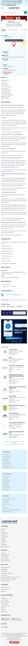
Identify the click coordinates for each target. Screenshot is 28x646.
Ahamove (11, 389)
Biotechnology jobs (7, 463)
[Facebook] (1, 627)
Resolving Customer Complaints (8, 579)
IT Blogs (3, 538)
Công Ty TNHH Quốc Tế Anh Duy (16, 359)
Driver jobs (5, 508)
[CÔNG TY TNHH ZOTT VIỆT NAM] (5, 352)
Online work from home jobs (9, 498)
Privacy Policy (4, 569)
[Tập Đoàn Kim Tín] (5, 408)
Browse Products (5, 559)
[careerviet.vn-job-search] (6, 619)
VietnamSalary (4, 533)
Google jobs (5, 502)
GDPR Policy (4, 571)
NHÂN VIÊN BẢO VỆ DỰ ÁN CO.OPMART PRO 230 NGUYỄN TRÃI (16, 376)
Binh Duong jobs (6, 480)
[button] (26, 1)
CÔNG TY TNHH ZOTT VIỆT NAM (16, 351)
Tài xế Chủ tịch (12, 396)
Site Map (3, 542)
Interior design (4, 600)
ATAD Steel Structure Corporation (16, 434)
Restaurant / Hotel (12, 57)
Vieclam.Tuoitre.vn (5, 587)
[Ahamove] (5, 389)
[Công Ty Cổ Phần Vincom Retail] (5, 425)
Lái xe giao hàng (13, 349)
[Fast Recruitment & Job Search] (14, 8)
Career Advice (4, 536)
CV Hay (2, 531)
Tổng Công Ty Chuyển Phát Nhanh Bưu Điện (16, 367)
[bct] (14, 642)
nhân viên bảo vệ (11, 306)
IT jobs (4, 506)
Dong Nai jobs (6, 482)
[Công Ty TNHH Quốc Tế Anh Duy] (5, 360)
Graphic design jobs (7, 511)
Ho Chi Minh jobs (6, 476)
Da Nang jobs (6, 485)
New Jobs (3, 529)
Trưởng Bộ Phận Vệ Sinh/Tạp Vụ (17, 422)
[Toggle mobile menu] (2, 8)
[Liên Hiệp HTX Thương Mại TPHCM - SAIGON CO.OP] (5, 377)
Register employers (5, 560)
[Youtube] (6, 627)
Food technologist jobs (8, 467)
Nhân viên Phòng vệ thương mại (17, 405)
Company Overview (13, 29)
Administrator (4, 611)
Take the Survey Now (11, 5)
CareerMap (3, 535)
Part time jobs (6, 500)
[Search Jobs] (25, 12)
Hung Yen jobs (6, 489)
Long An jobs (6, 484)
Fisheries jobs (6, 465)
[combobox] (12, 12)
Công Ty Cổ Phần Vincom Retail (16, 424)
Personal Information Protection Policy (10, 577)
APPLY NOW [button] (14, 25)
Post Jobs (3, 553)
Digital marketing (5, 601)
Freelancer (3, 598)
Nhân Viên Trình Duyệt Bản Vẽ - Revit (16, 432)
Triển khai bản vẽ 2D (14, 413)
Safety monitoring (5, 605)
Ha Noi (11, 37)
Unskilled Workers (20, 57)
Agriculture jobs (6, 461)
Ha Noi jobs (5, 478)
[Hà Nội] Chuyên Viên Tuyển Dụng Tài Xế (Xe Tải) (17, 387)
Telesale (3, 607)
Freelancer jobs (6, 504)
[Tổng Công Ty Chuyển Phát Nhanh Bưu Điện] (5, 368)
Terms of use (4, 575)
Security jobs (6, 458)
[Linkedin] (3, 627)
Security (5, 57)
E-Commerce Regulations (7, 573)
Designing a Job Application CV (13, 294)
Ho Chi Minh (6, 37)
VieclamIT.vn (4, 589)
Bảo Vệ (10, 357)
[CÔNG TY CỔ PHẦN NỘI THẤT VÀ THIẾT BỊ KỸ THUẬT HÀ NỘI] (5, 416)
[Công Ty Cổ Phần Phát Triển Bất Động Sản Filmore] (5, 398)
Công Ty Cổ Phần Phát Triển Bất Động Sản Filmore (17, 398)
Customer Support (5, 581)
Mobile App (3, 540)
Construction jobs (7, 456)
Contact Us (3, 591)
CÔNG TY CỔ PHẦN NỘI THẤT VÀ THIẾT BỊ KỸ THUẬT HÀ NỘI (17, 415)
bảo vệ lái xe (19, 306)
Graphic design (4, 603)
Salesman (3, 609)
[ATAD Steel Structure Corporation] (5, 434)
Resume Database (5, 555)
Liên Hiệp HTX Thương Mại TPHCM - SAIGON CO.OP (17, 379)
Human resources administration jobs (11, 509)
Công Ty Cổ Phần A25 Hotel (14, 22)
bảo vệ (3, 306)
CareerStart (4, 544)
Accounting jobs (6, 454)
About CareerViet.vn (6, 567)
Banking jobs (6, 460)
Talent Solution (4, 557)
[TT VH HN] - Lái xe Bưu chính (16, 365)
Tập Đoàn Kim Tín (13, 407)
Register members (5, 546)
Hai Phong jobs (6, 487)
